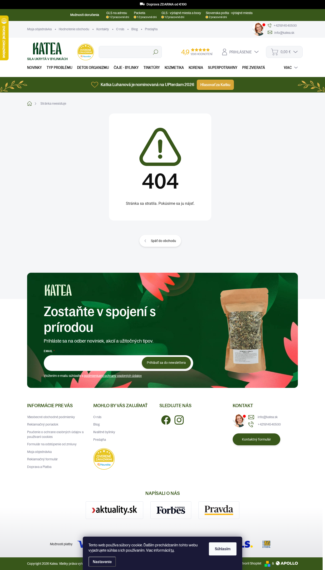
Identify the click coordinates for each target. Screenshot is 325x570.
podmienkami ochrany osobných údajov (113, 376)
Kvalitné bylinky (104, 432)
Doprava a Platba (39, 467)
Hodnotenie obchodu (74, 29)
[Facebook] (164, 419)
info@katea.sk (268, 417)
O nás (120, 29)
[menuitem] (35, 67)
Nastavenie (102, 561)
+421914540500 (269, 424)
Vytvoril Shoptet (250, 563)
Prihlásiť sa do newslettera (166, 363)
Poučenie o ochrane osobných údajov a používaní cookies (55, 434)
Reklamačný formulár (42, 459)
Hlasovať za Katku (215, 84)
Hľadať (155, 52)
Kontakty (102, 29)
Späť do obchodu (163, 241)
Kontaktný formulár (256, 439)
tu (172, 550)
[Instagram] (177, 419)
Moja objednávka (39, 29)
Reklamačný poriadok (42, 424)
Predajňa (151, 29)
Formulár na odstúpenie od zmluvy (52, 444)
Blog (134, 29)
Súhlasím (223, 548)
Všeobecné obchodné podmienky (51, 417)
